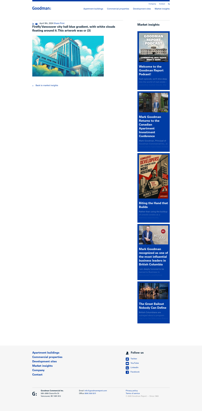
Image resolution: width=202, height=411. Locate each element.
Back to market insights (47, 86)
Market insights (162, 9)
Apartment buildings (93, 9)
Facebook (135, 372)
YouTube (135, 363)
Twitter (134, 359)
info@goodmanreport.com (95, 391)
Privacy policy (132, 391)
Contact (162, 4)
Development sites (142, 9)
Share (56, 23)
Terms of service (133, 394)
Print (62, 23)
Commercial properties (118, 9)
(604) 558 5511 (90, 394)
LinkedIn (135, 368)
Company (152, 4)
